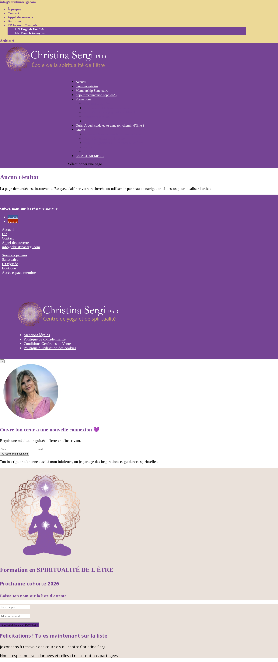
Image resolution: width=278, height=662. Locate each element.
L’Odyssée (10, 264)
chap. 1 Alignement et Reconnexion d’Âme (113, 143)
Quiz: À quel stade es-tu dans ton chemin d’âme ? (110, 125)
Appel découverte (20, 17)
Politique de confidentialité (45, 339)
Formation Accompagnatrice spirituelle (110, 112)
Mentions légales (37, 335)
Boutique (14, 21)
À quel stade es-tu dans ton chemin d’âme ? (113, 134)
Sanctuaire (10, 259)
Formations (83, 99)
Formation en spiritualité (100, 121)
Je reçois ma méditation (15, 453)
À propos (14, 9)
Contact (13, 13)
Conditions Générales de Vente (47, 343)
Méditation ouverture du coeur (104, 138)
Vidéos (88, 147)
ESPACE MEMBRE (90, 156)
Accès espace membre (19, 272)
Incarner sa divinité (96, 117)
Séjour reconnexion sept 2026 (96, 95)
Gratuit (80, 130)
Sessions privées (87, 86)
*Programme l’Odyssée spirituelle (106, 108)
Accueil (81, 82)
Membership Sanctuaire (92, 90)
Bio (4, 234)
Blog (86, 151)
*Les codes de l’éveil (97, 104)
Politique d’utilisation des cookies (50, 348)
